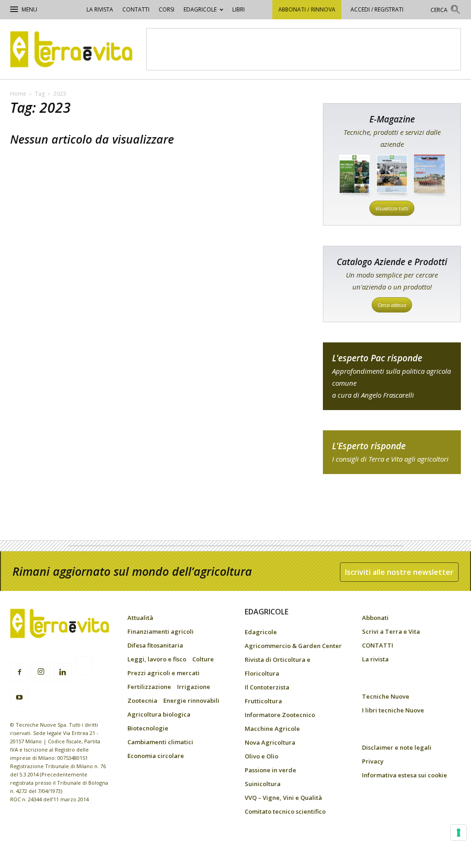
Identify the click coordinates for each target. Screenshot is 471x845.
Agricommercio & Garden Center (293, 646)
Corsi (166, 9)
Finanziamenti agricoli (160, 631)
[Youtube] (19, 698)
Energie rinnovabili (191, 700)
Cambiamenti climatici (160, 742)
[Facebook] (19, 672)
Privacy (373, 761)
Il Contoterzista (267, 687)
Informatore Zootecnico (280, 715)
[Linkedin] (62, 672)
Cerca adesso (392, 304)
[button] (446, 10)
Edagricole (200, 9)
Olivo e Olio (261, 756)
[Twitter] (84, 666)
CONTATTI (135, 9)
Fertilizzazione (149, 687)
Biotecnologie (147, 728)
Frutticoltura (263, 701)
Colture (203, 659)
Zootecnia (142, 700)
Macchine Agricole (272, 728)
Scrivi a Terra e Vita (391, 631)
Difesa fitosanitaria (155, 645)
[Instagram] (41, 672)
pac (392, 376)
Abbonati (375, 617)
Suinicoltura (263, 784)
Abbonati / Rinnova (306, 9)
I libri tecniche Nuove (393, 710)
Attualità (140, 617)
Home (18, 94)
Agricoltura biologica (158, 714)
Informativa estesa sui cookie (404, 775)
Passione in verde (270, 770)
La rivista (99, 9)
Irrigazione (193, 687)
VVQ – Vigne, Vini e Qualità (283, 797)
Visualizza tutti (391, 208)
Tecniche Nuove (385, 696)
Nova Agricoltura (270, 742)
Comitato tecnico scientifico (285, 811)
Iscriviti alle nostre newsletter (399, 572)
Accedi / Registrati (376, 9)
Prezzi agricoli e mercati (163, 673)
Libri (238, 9)
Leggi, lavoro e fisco (156, 659)
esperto (392, 452)
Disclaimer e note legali (396, 747)
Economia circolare (155, 756)
